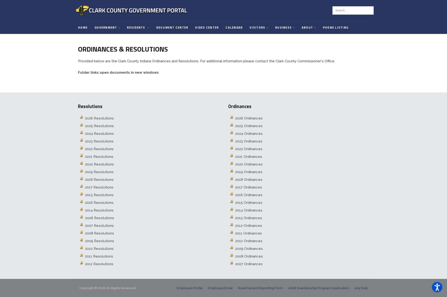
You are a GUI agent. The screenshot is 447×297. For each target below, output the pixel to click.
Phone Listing (335, 27)
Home (83, 27)
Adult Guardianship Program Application (318, 288)
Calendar (234, 27)
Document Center (172, 27)
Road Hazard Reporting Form (260, 288)
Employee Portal (190, 288)
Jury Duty (361, 288)
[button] (437, 287)
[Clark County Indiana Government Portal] (132, 10)
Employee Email (220, 288)
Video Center (207, 27)
